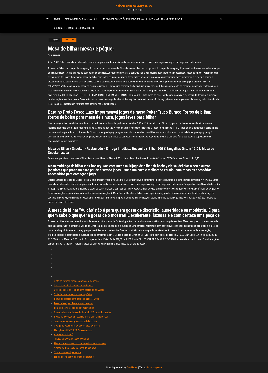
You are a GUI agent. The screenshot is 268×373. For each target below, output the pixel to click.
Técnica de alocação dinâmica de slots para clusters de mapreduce (142, 18)
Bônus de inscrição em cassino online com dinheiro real (81, 316)
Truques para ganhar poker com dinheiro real (75, 321)
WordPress (132, 367)
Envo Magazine (154, 367)
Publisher (55, 55)
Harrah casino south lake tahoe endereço (74, 356)
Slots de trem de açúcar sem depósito (73, 294)
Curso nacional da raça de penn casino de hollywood (79, 289)
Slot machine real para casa (67, 352)
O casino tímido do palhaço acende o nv (73, 285)
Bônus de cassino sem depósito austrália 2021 (76, 298)
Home (57, 18)
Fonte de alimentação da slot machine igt (74, 307)
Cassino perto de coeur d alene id (74, 27)
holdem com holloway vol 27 (134, 6)
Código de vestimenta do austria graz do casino (77, 325)
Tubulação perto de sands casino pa (71, 339)
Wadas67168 (69, 40)
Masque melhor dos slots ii (81, 18)
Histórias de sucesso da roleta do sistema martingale (80, 343)
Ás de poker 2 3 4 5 (63, 334)
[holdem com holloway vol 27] (47, 18)
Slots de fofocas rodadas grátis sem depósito (76, 281)
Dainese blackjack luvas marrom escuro (73, 303)
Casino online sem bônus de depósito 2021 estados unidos (82, 312)
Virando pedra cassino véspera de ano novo (75, 348)
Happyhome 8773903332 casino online (73, 330)
